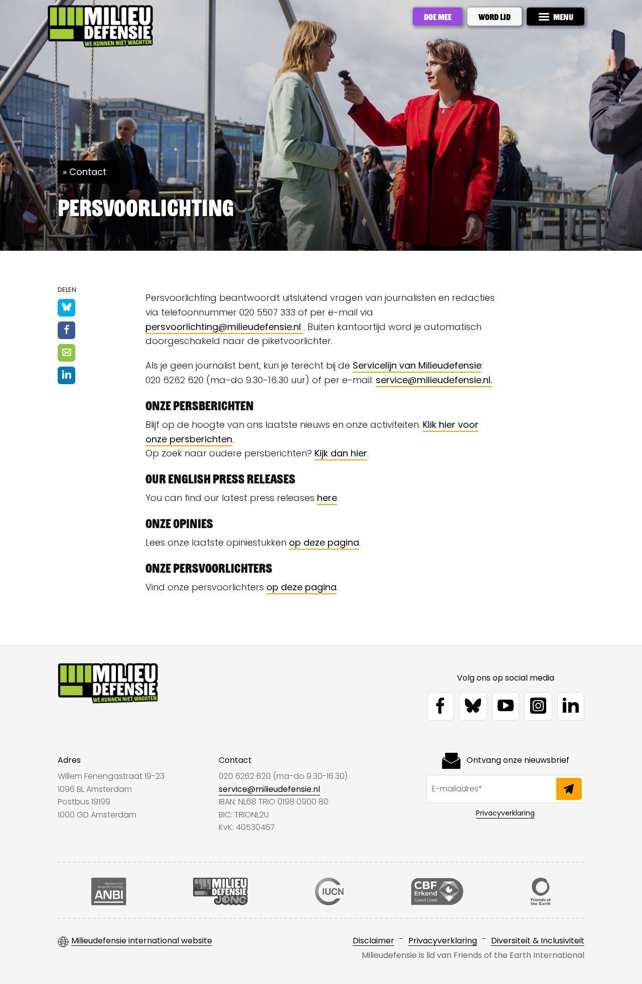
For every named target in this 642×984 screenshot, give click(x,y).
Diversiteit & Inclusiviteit (537, 941)
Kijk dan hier (340, 453)
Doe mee (437, 16)
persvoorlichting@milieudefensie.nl (224, 326)
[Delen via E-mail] (66, 353)
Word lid (494, 16)
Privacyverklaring (505, 813)
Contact (87, 172)
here (327, 497)
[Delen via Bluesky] (66, 307)
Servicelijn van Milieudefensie (417, 365)
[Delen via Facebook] (66, 330)
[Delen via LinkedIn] (66, 375)
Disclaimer (373, 941)
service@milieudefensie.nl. (434, 380)
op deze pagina (324, 542)
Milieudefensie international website (141, 941)
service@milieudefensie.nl (269, 789)
